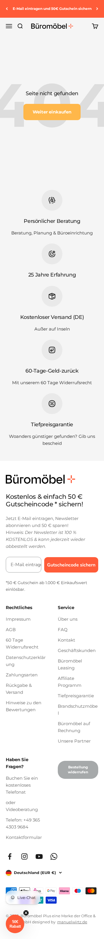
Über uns (67, 619)
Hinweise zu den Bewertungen (23, 706)
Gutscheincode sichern (71, 565)
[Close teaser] (26, 913)
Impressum (18, 619)
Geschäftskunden (77, 650)
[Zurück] (7, 9)
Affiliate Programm (69, 682)
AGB (11, 629)
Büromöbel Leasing (70, 664)
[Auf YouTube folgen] (39, 856)
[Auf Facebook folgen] (10, 856)
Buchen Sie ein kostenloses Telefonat (22, 785)
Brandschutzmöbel (78, 709)
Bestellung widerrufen (78, 769)
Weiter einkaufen (52, 112)
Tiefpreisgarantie (76, 695)
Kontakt (66, 640)
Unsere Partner (74, 741)
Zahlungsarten (22, 675)
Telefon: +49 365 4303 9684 (23, 823)
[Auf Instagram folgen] (24, 856)
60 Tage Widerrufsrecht (22, 643)
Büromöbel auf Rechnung (74, 727)
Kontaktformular (24, 837)
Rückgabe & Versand (19, 688)
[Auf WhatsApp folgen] (54, 856)
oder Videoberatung (22, 806)
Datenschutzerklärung (26, 661)
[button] (15, 924)
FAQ (63, 629)
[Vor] (97, 9)
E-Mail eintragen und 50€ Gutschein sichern (52, 8)
